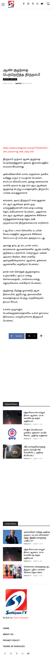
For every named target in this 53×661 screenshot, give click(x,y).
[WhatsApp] (37, 4)
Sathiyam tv (27, 424)
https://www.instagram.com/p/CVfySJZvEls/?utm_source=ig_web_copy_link (25, 150)
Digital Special (10, 79)
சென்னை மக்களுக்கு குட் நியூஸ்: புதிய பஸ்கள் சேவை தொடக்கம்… (37, 569)
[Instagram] (28, 4)
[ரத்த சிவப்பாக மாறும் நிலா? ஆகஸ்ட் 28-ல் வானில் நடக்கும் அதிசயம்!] (12, 417)
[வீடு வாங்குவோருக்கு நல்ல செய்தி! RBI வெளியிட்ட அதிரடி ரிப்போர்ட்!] (12, 452)
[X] (33, 4)
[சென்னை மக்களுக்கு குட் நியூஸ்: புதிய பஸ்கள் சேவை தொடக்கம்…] (12, 571)
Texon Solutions (20, 617)
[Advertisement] (26, 36)
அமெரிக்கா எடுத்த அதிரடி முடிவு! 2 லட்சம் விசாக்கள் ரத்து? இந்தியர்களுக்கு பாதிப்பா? (37, 536)
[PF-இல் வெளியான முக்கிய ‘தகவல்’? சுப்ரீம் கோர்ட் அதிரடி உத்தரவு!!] (12, 435)
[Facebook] (23, 4)
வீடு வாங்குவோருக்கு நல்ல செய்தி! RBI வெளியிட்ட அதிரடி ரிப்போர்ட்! (34, 451)
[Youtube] (42, 4)
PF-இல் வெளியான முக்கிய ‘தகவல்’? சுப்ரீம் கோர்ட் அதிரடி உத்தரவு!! (35, 432)
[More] (41, 336)
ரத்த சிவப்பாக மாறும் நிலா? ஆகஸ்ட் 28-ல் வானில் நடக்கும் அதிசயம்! (34, 417)
